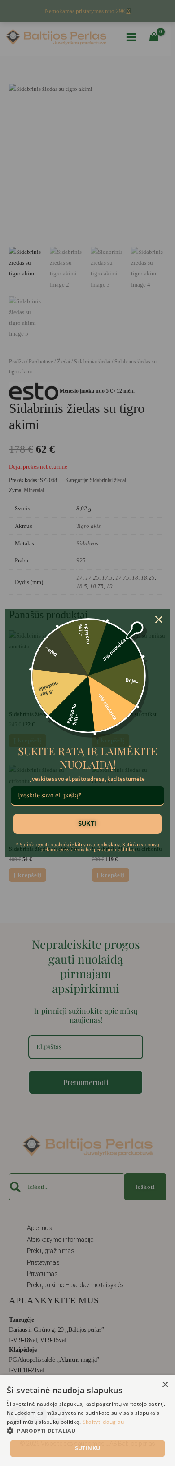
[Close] (159, 619)
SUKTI (87, 823)
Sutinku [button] (88, 1448)
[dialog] (87, 1420)
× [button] (165, 1385)
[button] (87, 1431)
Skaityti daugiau (103, 1422)
